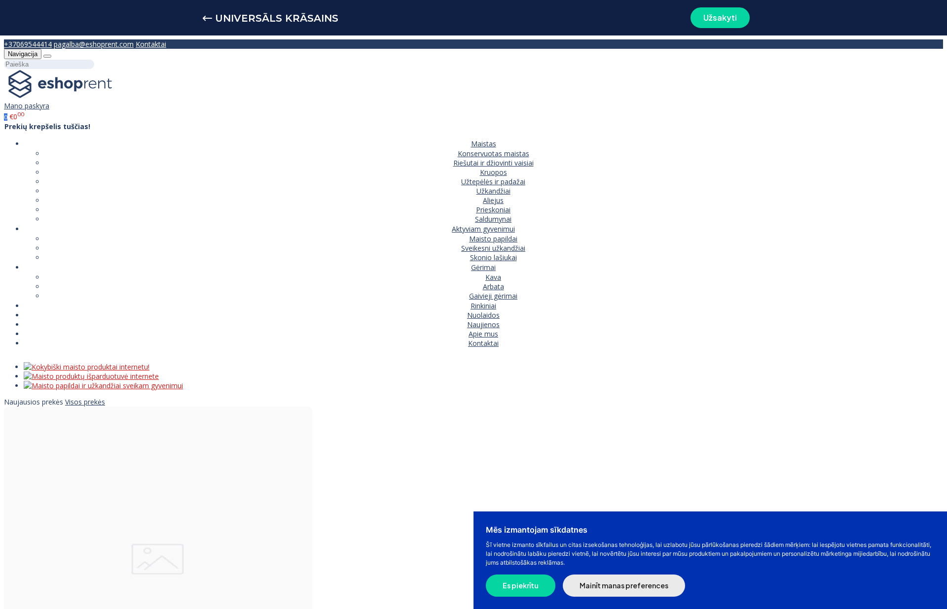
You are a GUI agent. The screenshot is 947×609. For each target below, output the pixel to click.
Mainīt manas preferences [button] (624, 585)
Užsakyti (720, 17)
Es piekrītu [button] (521, 585)
